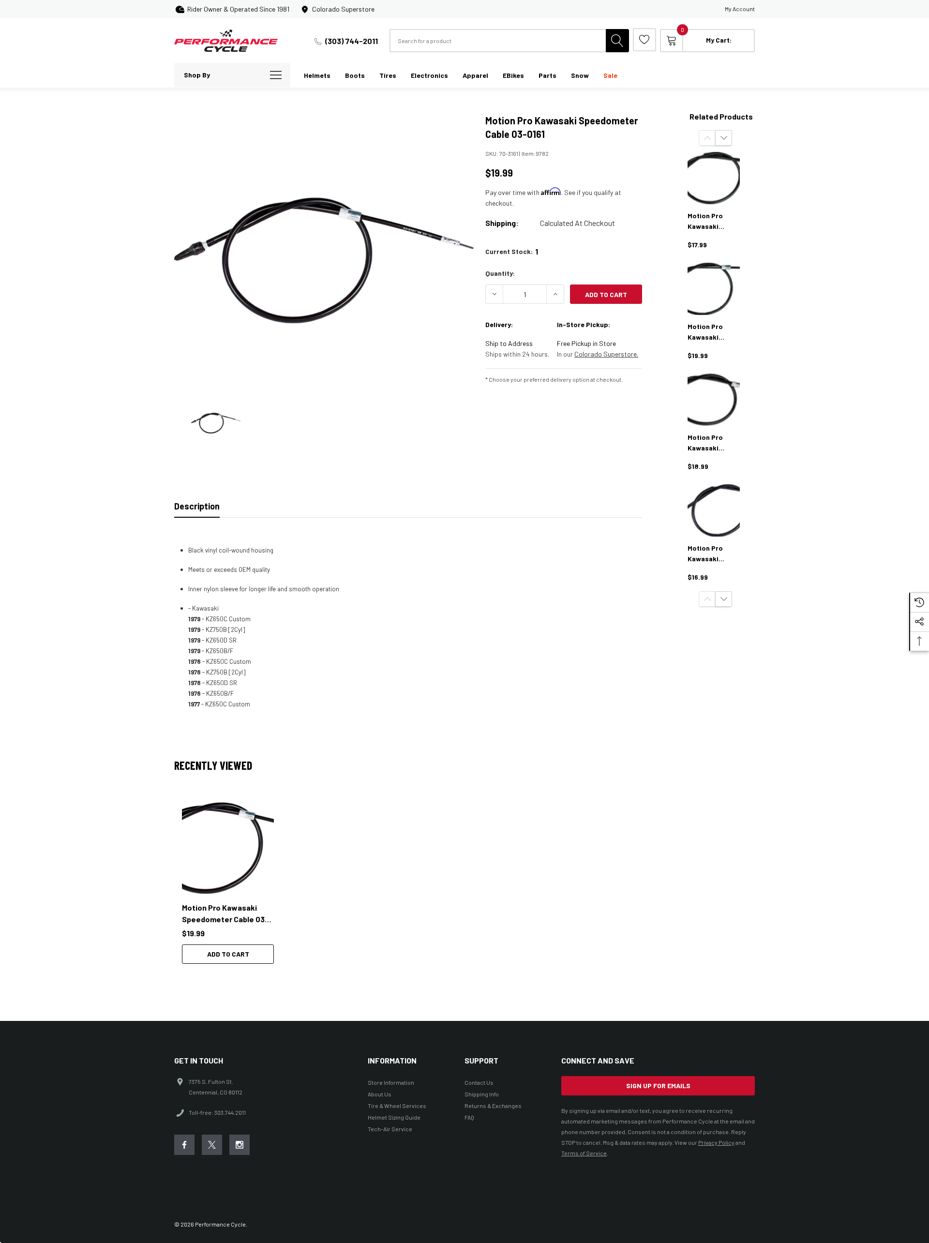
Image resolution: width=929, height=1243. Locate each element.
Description (197, 506)
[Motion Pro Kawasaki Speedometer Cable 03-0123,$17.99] (714, 178)
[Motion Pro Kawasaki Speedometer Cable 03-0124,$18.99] (714, 400)
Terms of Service (584, 1153)
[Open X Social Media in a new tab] (212, 1145)
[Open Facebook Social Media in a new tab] (184, 1145)
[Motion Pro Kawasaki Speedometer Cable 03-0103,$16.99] (714, 510)
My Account (740, 8)
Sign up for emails (658, 1085)
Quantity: (500, 273)
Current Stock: (511, 251)
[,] (228, 848)
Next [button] (723, 138)
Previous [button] (707, 138)
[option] (232, 883)
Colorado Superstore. (606, 354)
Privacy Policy (716, 1142)
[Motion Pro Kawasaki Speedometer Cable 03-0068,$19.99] (714, 289)
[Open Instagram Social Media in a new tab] (239, 1145)
